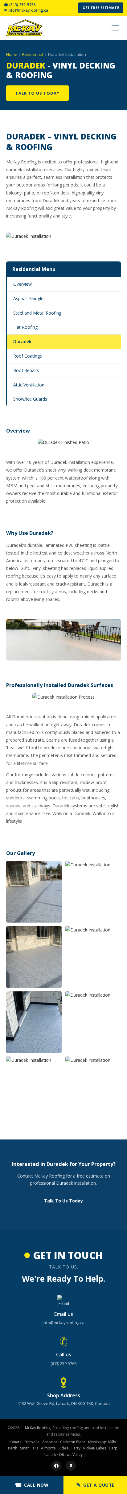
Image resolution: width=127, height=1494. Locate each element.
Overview (22, 284)
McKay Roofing (38, 1427)
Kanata (16, 1442)
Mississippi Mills (102, 1442)
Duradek (22, 341)
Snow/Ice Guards (30, 399)
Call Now (32, 1484)
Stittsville (31, 1442)
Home (11, 54)
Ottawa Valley (71, 1454)
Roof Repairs (26, 370)
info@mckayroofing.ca (63, 1322)
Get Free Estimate (101, 7)
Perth (12, 1448)
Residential (32, 54)
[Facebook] (56, 1466)
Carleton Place (72, 1442)
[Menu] (115, 27)
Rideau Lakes (94, 1448)
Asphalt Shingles (29, 298)
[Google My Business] (71, 1466)
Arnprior (49, 1442)
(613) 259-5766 (63, 1363)
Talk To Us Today (37, 93)
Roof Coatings (27, 356)
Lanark (50, 1454)
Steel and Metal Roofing (37, 313)
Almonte (48, 1448)
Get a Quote (95, 1484)
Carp (113, 1448)
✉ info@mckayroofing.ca (26, 10)
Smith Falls (29, 1448)
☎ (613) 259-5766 (20, 4)
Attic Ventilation (28, 385)
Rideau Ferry (69, 1448)
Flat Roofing (25, 327)
